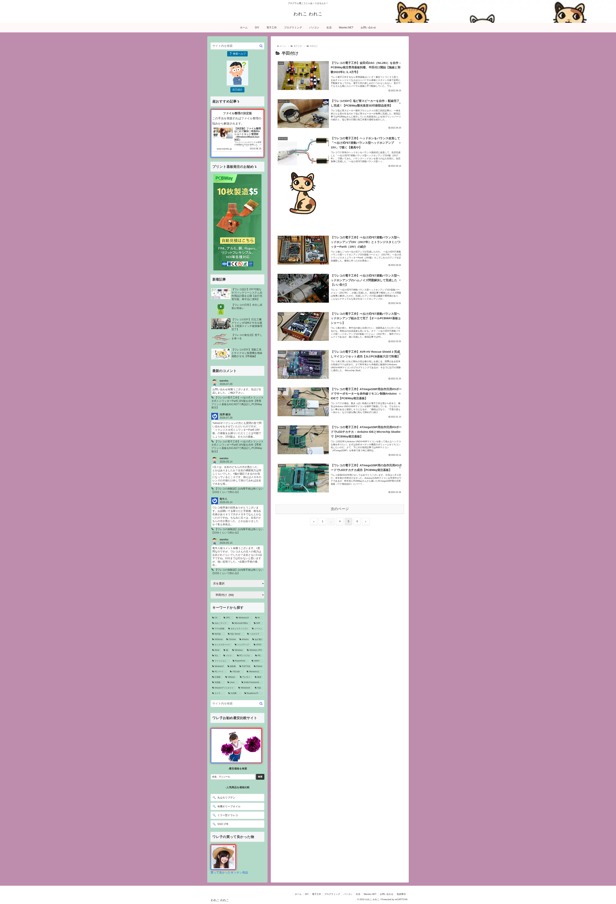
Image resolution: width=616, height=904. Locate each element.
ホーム (298, 894)
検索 (260, 776)
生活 (358, 894)
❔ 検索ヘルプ (237, 53)
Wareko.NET (370, 894)
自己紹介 (237, 89)
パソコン (347, 894)
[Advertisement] (372, 194)
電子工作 (316, 894)
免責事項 (401, 894)
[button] (261, 46)
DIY (307, 894)
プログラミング (332, 894)
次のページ (340, 509)
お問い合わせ (386, 894)
